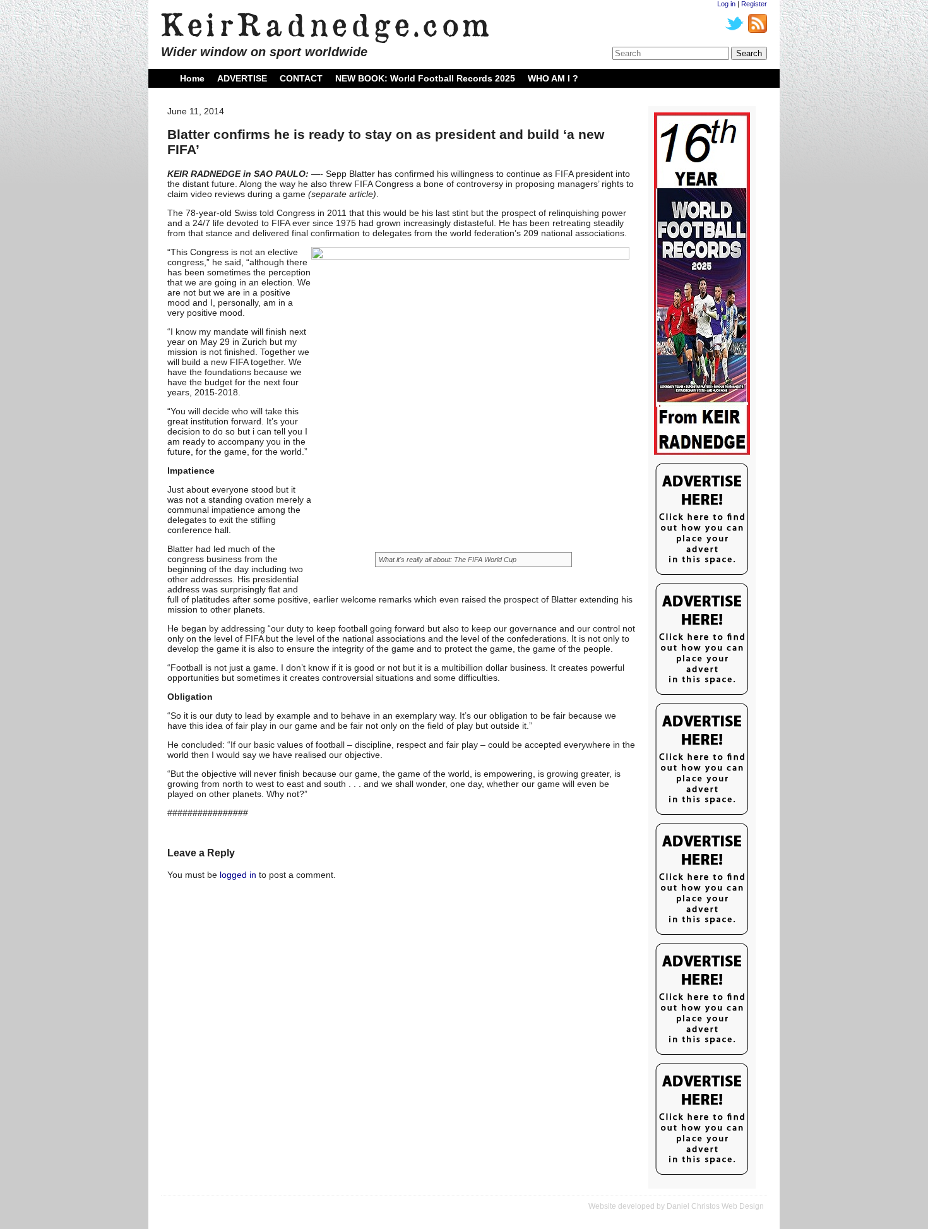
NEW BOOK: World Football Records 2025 (425, 78)
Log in (726, 4)
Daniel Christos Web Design (715, 1206)
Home (192, 78)
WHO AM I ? (553, 78)
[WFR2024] (702, 284)
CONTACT (301, 78)
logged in (238, 875)
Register (754, 4)
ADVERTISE (242, 78)
